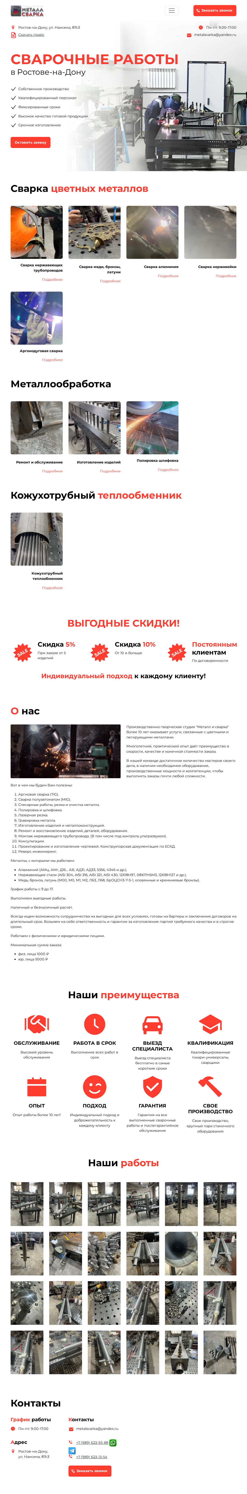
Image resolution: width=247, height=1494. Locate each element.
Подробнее (52, 279)
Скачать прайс (31, 35)
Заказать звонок (216, 10)
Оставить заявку (30, 142)
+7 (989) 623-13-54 (91, 1457)
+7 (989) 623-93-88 (92, 1442)
